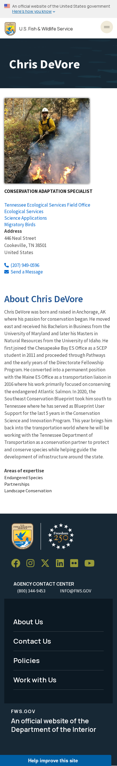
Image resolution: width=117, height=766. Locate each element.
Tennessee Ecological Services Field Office (47, 205)
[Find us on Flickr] (76, 563)
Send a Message (27, 272)
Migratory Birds (19, 224)
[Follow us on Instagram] (32, 563)
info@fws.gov (75, 591)
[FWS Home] (10, 29)
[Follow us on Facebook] (17, 563)
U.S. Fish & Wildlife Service (46, 29)
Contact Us (32, 641)
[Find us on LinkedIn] (62, 563)
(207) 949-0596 (25, 265)
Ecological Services (23, 211)
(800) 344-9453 (31, 591)
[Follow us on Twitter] (47, 563)
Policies (26, 660)
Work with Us (35, 679)
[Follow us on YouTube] (91, 563)
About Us (28, 621)
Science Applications (25, 218)
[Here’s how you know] (58, 9)
